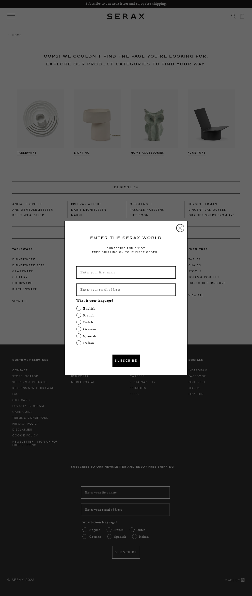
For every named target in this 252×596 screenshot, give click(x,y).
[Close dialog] (180, 228)
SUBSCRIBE (126, 360)
